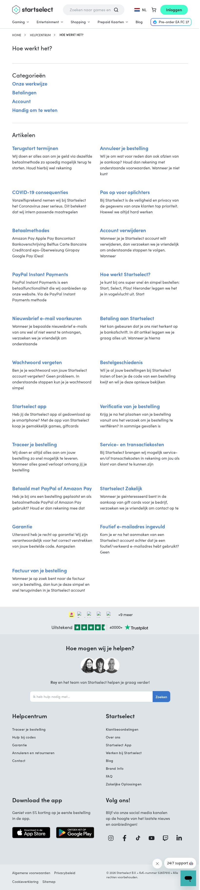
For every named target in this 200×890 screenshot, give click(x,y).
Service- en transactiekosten (132, 444)
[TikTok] (140, 838)
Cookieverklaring (25, 881)
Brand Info (115, 768)
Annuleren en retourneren (33, 752)
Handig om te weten (35, 109)
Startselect (120, 716)
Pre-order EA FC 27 (174, 22)
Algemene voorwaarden (31, 872)
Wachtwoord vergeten (37, 361)
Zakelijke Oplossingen (123, 784)
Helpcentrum (40, 35)
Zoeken (161, 696)
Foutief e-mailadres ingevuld (132, 526)
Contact (18, 760)
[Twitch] (167, 838)
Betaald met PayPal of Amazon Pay (52, 488)
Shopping (78, 22)
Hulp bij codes (24, 737)
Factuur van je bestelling (39, 570)
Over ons (113, 737)
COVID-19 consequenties (40, 191)
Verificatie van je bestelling (130, 405)
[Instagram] (113, 838)
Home (16, 35)
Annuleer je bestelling (124, 147)
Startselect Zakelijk (121, 488)
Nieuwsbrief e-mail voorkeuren (47, 318)
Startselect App (118, 745)
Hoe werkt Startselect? (125, 274)
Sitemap (49, 881)
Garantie (22, 526)
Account (21, 101)
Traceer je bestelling (34, 444)
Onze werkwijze (29, 83)
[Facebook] (126, 838)
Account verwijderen (123, 230)
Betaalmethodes (30, 230)
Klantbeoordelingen (122, 729)
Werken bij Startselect (124, 752)
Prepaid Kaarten (111, 22)
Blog (139, 22)
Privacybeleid (64, 872)
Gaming (18, 22)
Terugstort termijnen (35, 147)
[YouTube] (153, 838)
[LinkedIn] (181, 838)
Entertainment (48, 22)
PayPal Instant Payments (40, 274)
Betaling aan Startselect (127, 318)
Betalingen (24, 92)
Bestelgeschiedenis (121, 361)
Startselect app (29, 405)
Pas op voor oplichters (125, 191)
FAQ (109, 776)
